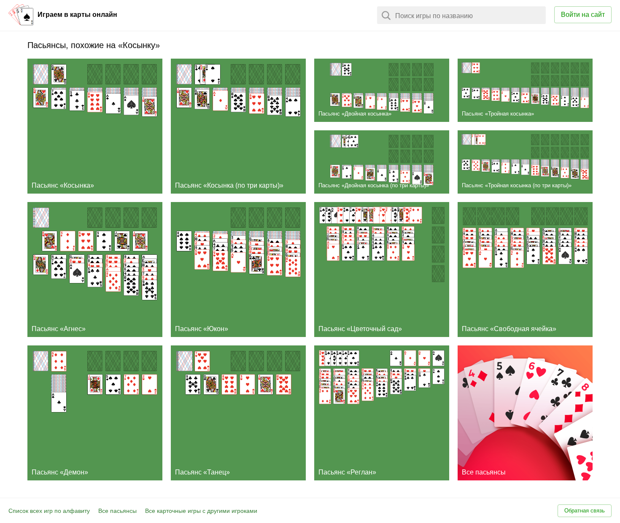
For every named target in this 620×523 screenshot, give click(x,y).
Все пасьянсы (117, 510)
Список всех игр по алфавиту (49, 510)
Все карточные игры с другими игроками (201, 510)
